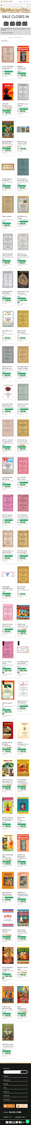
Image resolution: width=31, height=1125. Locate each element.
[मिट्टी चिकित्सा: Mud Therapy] (23, 212)
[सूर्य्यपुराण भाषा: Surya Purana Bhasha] (23, 697)
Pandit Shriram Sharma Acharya (21, 145)
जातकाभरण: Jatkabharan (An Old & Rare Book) (23, 744)
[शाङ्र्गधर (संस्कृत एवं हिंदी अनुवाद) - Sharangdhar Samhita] (8, 851)
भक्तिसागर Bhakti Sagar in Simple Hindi (21, 931)
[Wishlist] (24, 1)
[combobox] (15, 5)
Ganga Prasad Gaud (24, 107)
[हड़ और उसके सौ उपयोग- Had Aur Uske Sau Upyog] (8, 400)
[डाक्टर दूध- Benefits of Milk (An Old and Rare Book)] (8, 547)
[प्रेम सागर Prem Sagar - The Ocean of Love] (8, 1040)
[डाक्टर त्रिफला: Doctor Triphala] (23, 100)
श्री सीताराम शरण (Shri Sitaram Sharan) (22, 858)
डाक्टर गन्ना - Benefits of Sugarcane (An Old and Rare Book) (7, 441)
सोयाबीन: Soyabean (7, 216)
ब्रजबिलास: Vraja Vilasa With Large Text (7, 1008)
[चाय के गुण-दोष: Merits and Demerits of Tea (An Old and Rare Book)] (8, 620)
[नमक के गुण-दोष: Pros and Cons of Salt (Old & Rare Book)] (23, 436)
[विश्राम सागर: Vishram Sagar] (23, 963)
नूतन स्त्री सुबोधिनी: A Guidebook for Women (22, 781)
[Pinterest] (14, 1112)
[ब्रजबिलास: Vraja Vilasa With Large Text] (8, 1002)
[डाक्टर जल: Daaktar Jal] (8, 699)
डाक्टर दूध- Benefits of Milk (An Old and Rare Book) (8, 552)
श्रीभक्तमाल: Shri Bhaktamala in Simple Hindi (21, 856)
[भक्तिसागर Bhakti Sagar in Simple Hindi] (23, 926)
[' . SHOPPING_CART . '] (27, 1)
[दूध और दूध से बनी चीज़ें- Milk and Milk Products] (8, 473)
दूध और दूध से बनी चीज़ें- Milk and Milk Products (7, 479)
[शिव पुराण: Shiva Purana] (23, 813)
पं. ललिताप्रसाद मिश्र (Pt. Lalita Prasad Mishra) (7, 821)
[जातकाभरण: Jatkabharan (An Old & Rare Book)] (23, 738)
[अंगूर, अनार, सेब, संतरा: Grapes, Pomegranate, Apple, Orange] (8, 657)
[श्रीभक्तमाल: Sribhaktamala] (23, 62)
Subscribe (24, 1072)
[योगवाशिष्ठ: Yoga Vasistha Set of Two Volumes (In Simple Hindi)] (23, 620)
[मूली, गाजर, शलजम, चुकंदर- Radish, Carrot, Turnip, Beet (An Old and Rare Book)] (23, 582)
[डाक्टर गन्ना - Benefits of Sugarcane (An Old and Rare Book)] (8, 436)
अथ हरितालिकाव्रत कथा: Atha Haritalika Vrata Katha (22, 663)
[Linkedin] (18, 1112)
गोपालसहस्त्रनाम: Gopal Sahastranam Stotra (23, 293)
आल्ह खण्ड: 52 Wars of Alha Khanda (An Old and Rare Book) (8, 819)
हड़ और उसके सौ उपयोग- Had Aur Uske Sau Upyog (7, 405)
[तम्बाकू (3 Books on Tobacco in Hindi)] (23, 137)
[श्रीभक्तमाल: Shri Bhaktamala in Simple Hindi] (23, 851)
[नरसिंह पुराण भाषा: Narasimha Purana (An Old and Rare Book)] (23, 888)
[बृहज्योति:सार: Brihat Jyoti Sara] (8, 926)
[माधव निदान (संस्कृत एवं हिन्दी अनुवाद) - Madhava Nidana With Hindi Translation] (8, 738)
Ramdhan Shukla (23, 294)
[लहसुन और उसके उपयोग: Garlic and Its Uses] (8, 250)
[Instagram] (16, 1112)
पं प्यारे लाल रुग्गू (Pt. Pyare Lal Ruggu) (21, 821)
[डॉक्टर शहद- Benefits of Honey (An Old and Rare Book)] (8, 511)
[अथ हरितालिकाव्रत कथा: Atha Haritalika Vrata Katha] (23, 657)
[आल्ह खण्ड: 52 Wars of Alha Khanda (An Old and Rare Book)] (8, 813)
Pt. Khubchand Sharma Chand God (22, 746)
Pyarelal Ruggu (8, 294)
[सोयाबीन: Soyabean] (8, 212)
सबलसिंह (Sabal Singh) (8, 970)
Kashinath (6, 69)
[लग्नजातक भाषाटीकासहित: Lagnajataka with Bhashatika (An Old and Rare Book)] (8, 62)
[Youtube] (20, 1112)
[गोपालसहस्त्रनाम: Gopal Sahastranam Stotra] (23, 287)
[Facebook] (10, 1112)
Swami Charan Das (23, 933)
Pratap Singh (22, 69)
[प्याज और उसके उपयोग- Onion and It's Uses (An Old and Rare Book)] (23, 511)
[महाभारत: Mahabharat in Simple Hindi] (8, 963)
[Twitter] (12, 1112)
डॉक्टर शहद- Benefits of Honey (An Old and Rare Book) (7, 516)
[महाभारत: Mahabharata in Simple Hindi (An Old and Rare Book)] (23, 1002)
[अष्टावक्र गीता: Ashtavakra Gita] (8, 100)
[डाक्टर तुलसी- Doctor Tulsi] (8, 326)
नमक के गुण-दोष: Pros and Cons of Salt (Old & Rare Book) (22, 441)
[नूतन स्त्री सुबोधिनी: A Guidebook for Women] (23, 776)
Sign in (21, 1)
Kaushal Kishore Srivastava (22, 971)
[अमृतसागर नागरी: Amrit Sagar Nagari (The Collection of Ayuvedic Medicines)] (8, 776)
